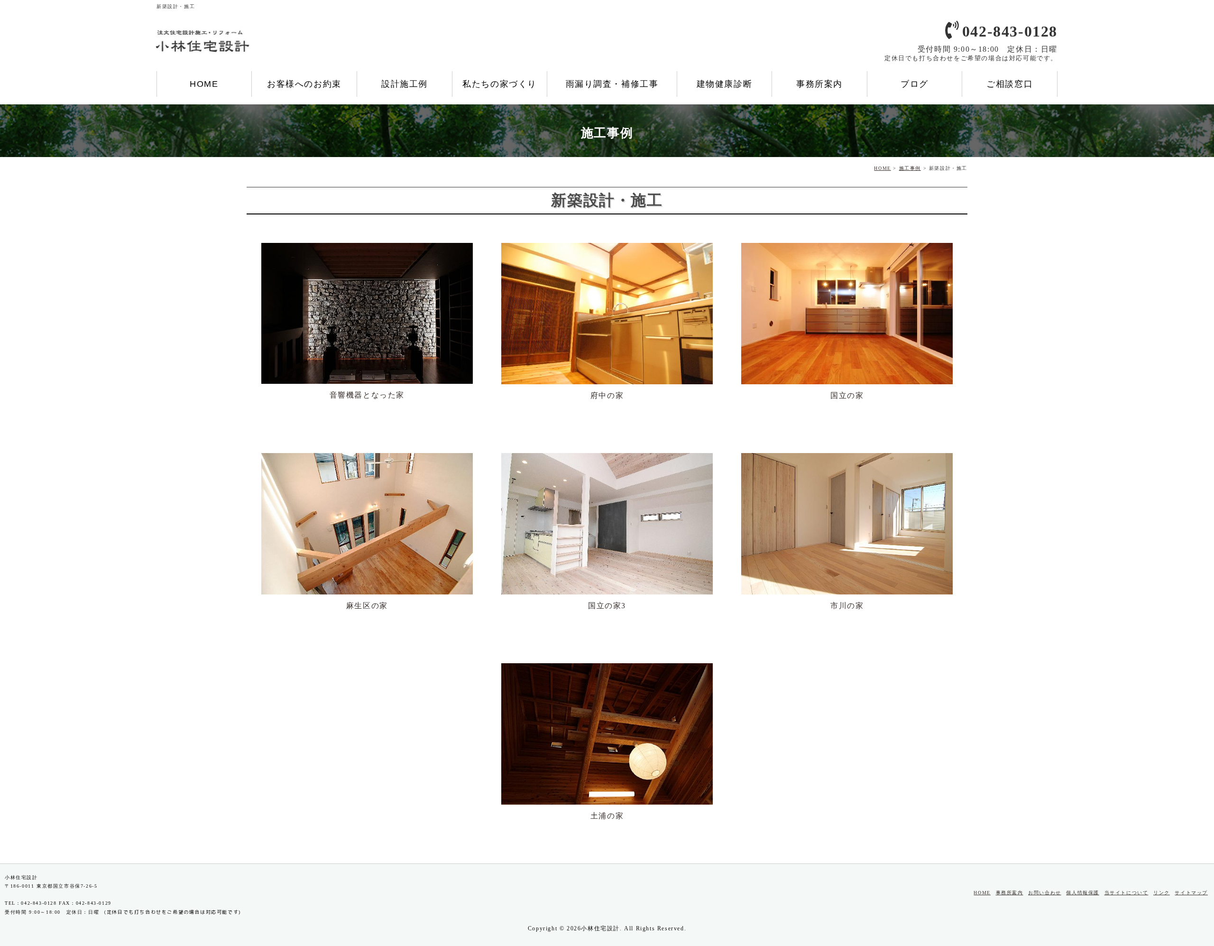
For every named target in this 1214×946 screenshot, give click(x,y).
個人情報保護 (1082, 892)
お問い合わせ (1044, 892)
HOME (204, 84)
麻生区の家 (367, 606)
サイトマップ (1191, 892)
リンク (1161, 892)
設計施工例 (404, 84)
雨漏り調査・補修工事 (612, 84)
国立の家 (847, 395)
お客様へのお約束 (304, 84)
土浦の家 (607, 816)
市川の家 (847, 606)
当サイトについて (1126, 892)
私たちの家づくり (499, 84)
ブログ (915, 84)
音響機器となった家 (367, 395)
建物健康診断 (725, 84)
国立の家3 (607, 606)
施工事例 (910, 168)
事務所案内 (819, 84)
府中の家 (607, 395)
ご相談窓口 (1009, 84)
